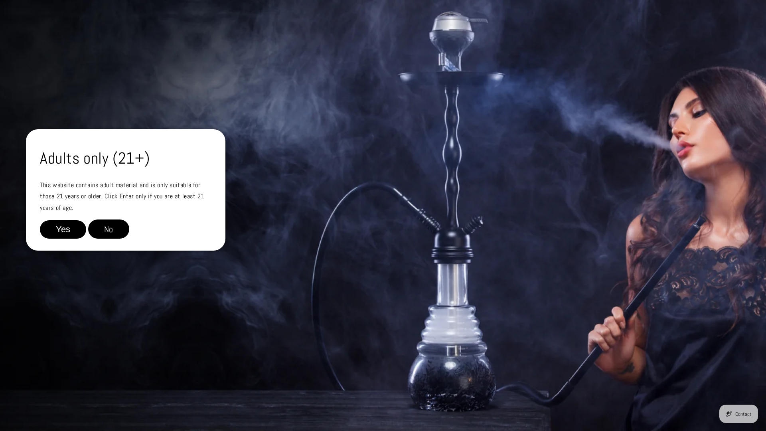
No (108, 229)
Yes (63, 229)
